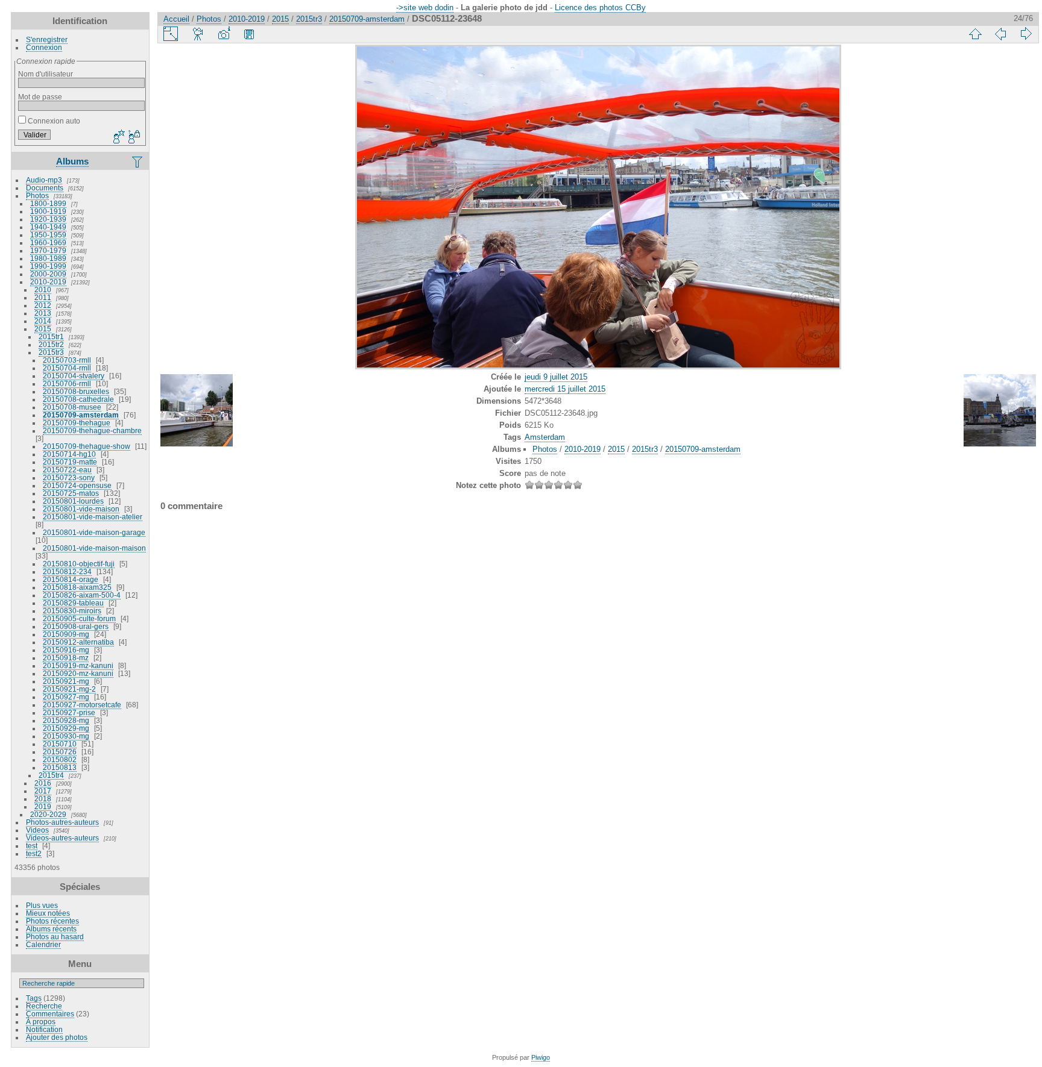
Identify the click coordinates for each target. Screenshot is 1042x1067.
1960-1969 (48, 242)
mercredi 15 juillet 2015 (565, 388)
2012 (42, 305)
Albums (72, 161)
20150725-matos (71, 493)
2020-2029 (48, 814)
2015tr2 (51, 344)
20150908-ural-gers (76, 626)
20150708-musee (72, 407)
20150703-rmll (67, 360)
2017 (42, 791)
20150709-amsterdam (81, 415)
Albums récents (51, 929)
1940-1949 (48, 227)
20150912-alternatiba (78, 642)
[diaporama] (198, 34)
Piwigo (540, 1057)
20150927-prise (69, 712)
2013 (42, 313)
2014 (42, 321)
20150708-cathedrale (78, 399)
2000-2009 (48, 274)
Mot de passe (40, 97)
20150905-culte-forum (79, 618)
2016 (42, 783)
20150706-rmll (67, 383)
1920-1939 (48, 219)
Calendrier (43, 944)
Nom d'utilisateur (45, 74)
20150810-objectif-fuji (79, 564)
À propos (40, 1021)
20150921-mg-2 (69, 689)
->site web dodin (424, 7)
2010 (42, 289)
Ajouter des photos (56, 1037)
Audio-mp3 (44, 180)
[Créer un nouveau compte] (117, 137)
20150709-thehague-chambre (92, 430)
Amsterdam (545, 437)
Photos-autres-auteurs (62, 822)
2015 (42, 329)
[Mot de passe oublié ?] (133, 137)
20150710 (60, 744)
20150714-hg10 (69, 454)
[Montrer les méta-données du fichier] (223, 34)
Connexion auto (53, 121)
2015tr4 (51, 775)
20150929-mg (66, 728)
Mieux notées (48, 913)
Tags (34, 998)
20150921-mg (66, 681)
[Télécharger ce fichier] (249, 34)
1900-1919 (48, 211)
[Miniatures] (975, 34)
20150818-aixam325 (77, 587)
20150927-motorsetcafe (82, 705)
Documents (44, 188)
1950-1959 (48, 235)
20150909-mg (66, 634)
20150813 (60, 767)
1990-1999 (48, 266)
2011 (42, 297)
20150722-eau (67, 470)
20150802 (60, 759)
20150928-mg (66, 720)
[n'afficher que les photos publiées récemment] (138, 161)
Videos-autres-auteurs (62, 838)
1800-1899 (48, 203)
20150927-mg (66, 697)
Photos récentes (52, 921)
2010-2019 (48, 282)
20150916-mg (66, 650)
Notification (44, 1029)
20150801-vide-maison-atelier (92, 517)
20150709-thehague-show (86, 446)
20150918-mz (66, 658)
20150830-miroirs (72, 611)
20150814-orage (70, 579)
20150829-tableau (73, 603)
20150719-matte (70, 462)
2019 (42, 806)
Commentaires (50, 1014)
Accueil (176, 18)
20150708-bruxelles (76, 391)
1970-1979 (48, 250)
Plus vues (42, 905)
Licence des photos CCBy (600, 7)
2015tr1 (51, 336)
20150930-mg (66, 736)
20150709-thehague (76, 423)
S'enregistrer (47, 39)
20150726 (60, 752)
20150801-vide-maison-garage (94, 532)
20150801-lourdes (73, 501)
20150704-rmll (67, 368)
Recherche (44, 1006)
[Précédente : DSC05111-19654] (1000, 34)
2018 (42, 799)
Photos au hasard (55, 936)
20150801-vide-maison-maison (94, 548)
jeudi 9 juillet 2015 (556, 376)
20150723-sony (69, 477)
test (31, 846)
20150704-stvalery (73, 376)
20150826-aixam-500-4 (82, 595)
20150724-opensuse (77, 485)
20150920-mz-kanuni (78, 673)
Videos (37, 830)
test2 (34, 853)
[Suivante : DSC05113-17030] (1025, 34)
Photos (37, 195)
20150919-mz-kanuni (78, 665)
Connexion (44, 47)
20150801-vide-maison (81, 509)
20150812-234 (67, 571)
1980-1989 (48, 258)
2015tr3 (51, 352)
